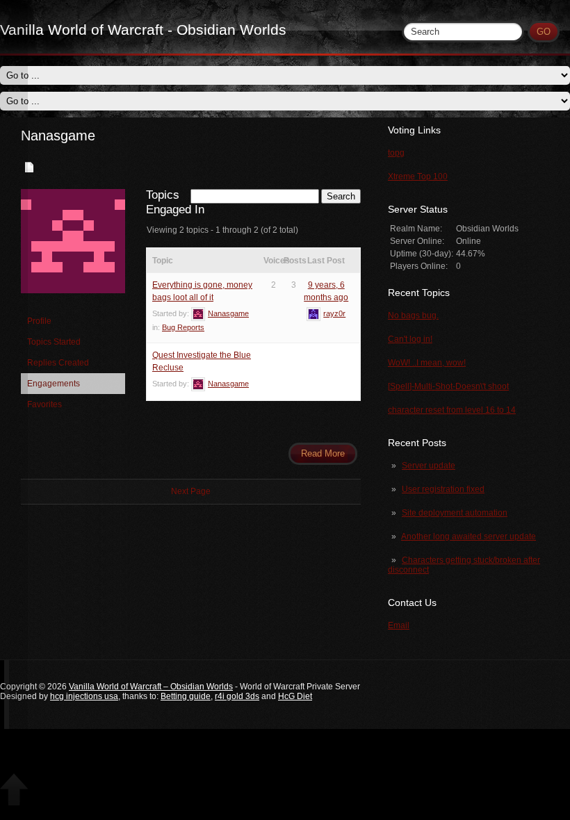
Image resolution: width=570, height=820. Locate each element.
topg (396, 153)
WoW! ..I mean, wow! (427, 363)
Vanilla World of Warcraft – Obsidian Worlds (151, 686)
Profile (39, 321)
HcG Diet (295, 696)
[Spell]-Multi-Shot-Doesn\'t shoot (448, 386)
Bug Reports (183, 327)
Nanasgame (58, 135)
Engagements (53, 383)
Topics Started (54, 342)
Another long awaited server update (468, 536)
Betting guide (186, 696)
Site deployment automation (454, 513)
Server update (428, 465)
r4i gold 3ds (237, 696)
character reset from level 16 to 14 (452, 410)
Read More (323, 453)
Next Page (191, 491)
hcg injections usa (84, 696)
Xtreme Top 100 (418, 176)
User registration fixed (443, 489)
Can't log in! (410, 339)
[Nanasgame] (73, 304)
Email (398, 625)
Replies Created (58, 363)
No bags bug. (413, 315)
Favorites (44, 404)
